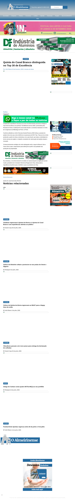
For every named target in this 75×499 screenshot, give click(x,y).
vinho (19, 180)
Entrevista (49, 15)
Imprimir (6, 114)
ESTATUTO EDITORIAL (59, 497)
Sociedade (6, 15)
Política (21, 15)
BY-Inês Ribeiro (7, 310)
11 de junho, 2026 (16, 430)
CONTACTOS (24, 497)
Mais (37, 18)
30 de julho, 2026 (16, 227)
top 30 (16, 180)
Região (57, 15)
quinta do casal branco (9, 180)
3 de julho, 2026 (16, 310)
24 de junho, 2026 (16, 351)
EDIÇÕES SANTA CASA (46, 497)
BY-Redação (6, 269)
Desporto (13, 15)
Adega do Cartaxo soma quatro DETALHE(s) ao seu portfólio (23, 386)
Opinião (42, 15)
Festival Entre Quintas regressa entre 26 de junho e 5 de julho (24, 427)
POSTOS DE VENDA (15, 497)
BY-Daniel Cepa (7, 227)
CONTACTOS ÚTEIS (34, 497)
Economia (28, 15)
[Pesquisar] (65, 7)
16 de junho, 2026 (15, 390)
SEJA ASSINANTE (67, 15)
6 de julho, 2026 (14, 269)
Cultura (36, 15)
